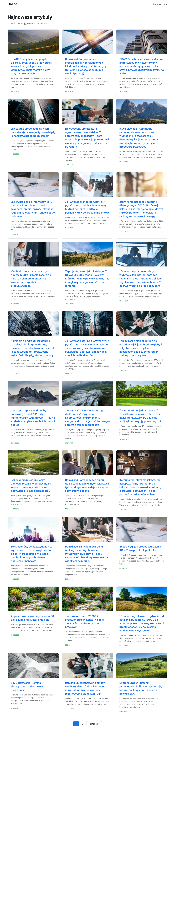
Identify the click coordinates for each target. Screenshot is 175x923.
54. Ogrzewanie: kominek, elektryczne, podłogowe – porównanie (27, 686)
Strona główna (160, 4)
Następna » (94, 723)
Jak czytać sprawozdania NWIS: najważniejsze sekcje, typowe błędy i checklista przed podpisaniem (33, 132)
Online (12, 4)
